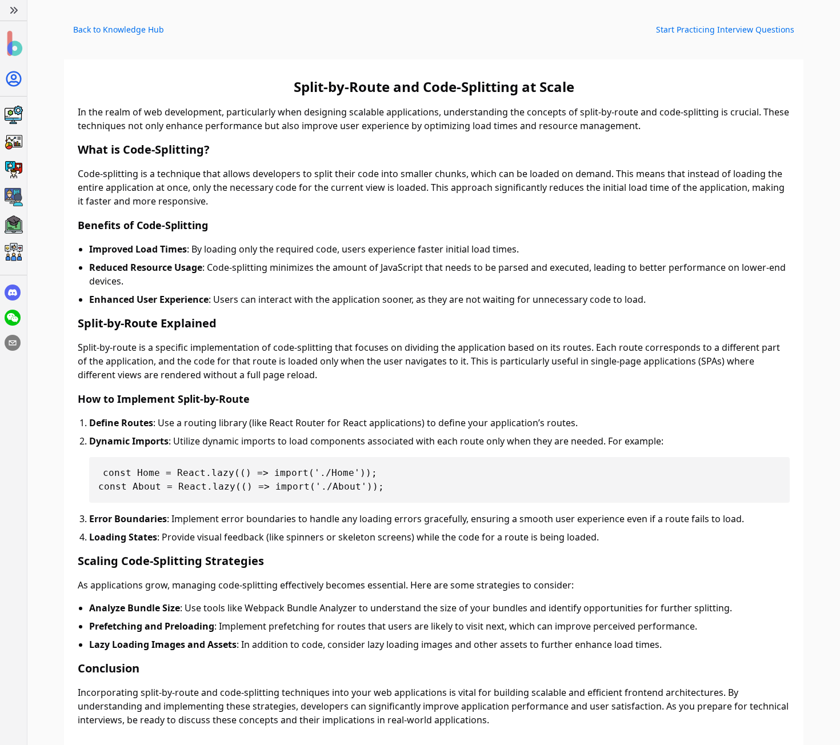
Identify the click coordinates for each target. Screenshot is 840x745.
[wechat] (13, 318)
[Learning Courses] (13, 224)
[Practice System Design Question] (13, 115)
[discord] (13, 293)
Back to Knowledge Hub (118, 29)
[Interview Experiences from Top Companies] (13, 252)
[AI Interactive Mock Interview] (13, 197)
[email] (13, 343)
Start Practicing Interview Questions (725, 29)
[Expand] (13, 10)
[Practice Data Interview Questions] (13, 142)
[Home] (13, 43)
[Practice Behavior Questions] (13, 170)
